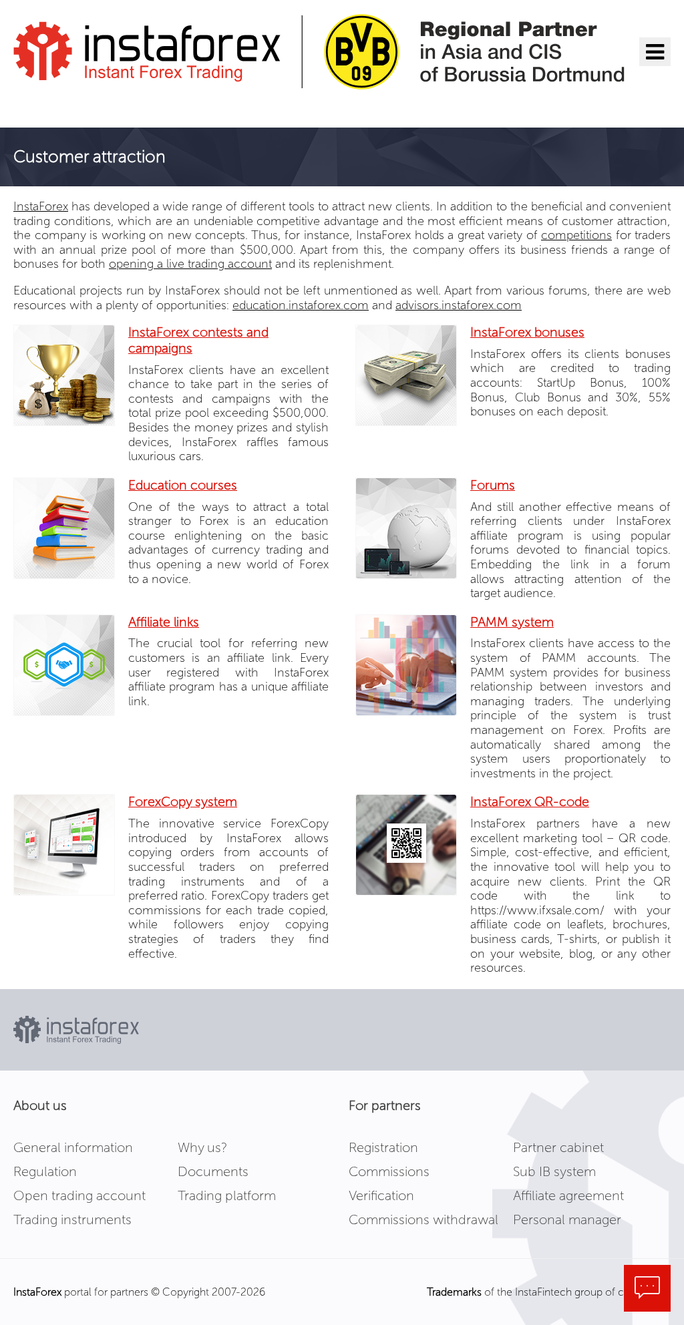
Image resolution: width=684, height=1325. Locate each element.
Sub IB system (554, 1171)
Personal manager (567, 1219)
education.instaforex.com (300, 305)
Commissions (389, 1171)
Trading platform (227, 1195)
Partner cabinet (558, 1147)
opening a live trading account (190, 263)
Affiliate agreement (568, 1195)
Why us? (202, 1147)
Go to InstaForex (83, 107)
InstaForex (40, 206)
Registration (383, 1147)
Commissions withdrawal (423, 1219)
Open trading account (79, 1195)
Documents (213, 1171)
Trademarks (454, 1292)
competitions (576, 235)
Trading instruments (72, 1219)
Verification (381, 1195)
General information (73, 1147)
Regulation (45, 1171)
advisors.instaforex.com (458, 305)
